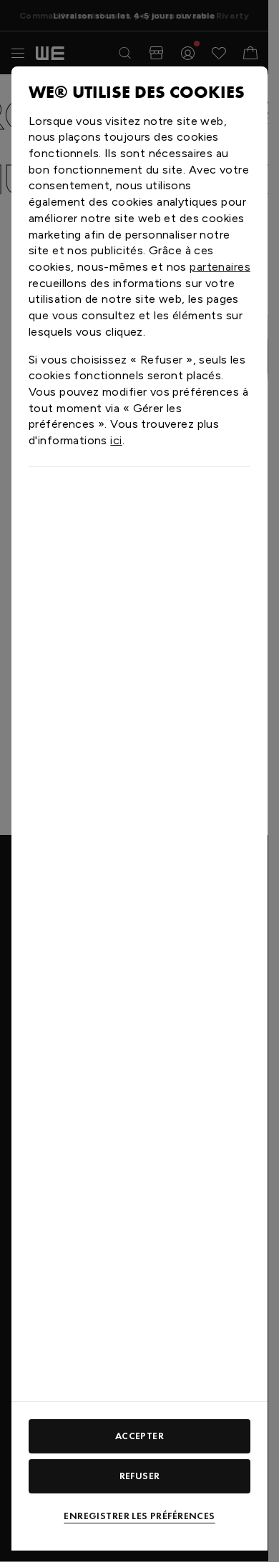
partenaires (220, 267)
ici (116, 440)
